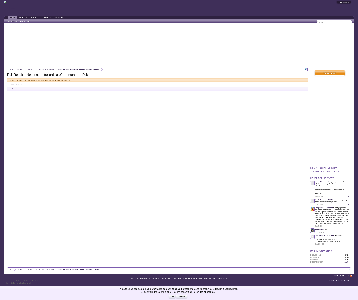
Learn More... (181, 297)
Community (46, 17)
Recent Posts (25, 21)
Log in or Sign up (343, 2)
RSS (351, 276)
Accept (172, 297)
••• (348, 196)
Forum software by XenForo (24, 281)
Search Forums (12, 21)
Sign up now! (330, 73)
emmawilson (319, 229)
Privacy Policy (347, 281)
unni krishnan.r (320, 235)
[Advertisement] (179, 45)
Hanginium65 (320, 208)
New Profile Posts (322, 178)
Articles (23, 17)
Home (12, 17)
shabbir (11, 84)
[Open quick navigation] (306, 69)
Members (59, 17)
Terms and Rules (332, 281)
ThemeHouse (37, 283)
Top (347, 275)
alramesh (19, 84)
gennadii (318, 182)
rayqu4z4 (346, 262)
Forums (34, 17)
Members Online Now (323, 168)
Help (336, 275)
